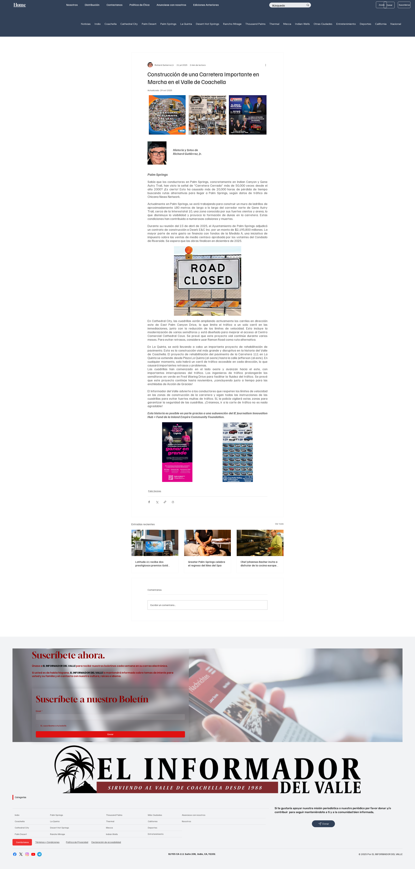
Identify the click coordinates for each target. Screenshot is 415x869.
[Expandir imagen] (182, 99)
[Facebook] (14, 854)
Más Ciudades (155, 815)
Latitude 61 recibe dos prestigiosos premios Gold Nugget (151, 563)
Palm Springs (154, 491)
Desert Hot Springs (59, 827)
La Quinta (54, 821)
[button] (97, 24)
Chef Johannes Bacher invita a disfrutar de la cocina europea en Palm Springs (259, 563)
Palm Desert (21, 834)
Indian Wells (112, 834)
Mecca (109, 827)
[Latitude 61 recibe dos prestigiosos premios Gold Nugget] (154, 543)
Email (39, 711)
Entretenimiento (156, 834)
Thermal (110, 821)
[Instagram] (27, 854)
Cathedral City (22, 827)
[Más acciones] (265, 65)
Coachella (20, 821)
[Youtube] (33, 854)
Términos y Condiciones (47, 842)
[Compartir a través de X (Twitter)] (157, 501)
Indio (17, 815)
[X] (21, 854)
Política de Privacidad (77, 842)
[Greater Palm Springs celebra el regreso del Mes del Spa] (207, 543)
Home (20, 4)
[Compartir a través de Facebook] (149, 501)
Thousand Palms (114, 815)
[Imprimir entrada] (172, 501)
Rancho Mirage (57, 834)
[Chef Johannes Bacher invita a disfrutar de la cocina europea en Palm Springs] (260, 543)
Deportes (152, 827)
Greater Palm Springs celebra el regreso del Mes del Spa (206, 563)
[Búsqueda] (308, 5)
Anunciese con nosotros (193, 815)
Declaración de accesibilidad (106, 842)
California (152, 821)
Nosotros (186, 821)
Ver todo (279, 523)
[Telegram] (39, 854)
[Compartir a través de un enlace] (164, 501)
